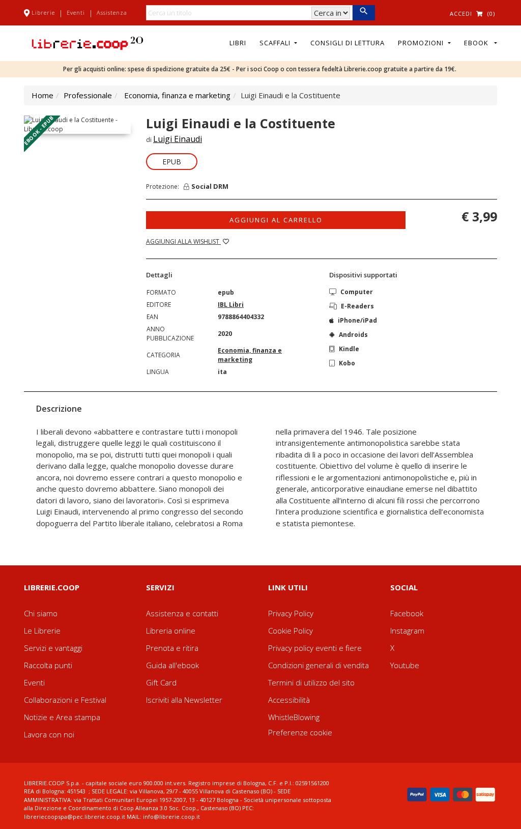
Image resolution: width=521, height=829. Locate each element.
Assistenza (112, 12)
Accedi (461, 13)
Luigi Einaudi (177, 139)
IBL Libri (231, 304)
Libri (237, 42)
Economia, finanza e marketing (177, 95)
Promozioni (422, 42)
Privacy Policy (290, 613)
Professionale (88, 95)
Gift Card (161, 682)
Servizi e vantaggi (53, 648)
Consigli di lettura (347, 42)
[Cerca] (363, 12)
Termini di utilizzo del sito (311, 682)
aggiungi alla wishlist (183, 241)
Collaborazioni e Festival (65, 700)
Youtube (404, 665)
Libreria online (170, 630)
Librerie (43, 12)
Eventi (76, 12)
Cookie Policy (290, 630)
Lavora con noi (49, 734)
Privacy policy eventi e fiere (315, 648)
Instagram (407, 630)
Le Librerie (42, 630)
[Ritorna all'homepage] (87, 42)
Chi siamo (40, 613)
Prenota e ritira (172, 648)
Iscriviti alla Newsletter (184, 700)
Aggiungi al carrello (276, 219)
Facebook (406, 613)
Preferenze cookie (300, 732)
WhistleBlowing (294, 717)
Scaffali (276, 42)
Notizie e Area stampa (62, 717)
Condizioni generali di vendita (318, 665)
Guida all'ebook (172, 665)
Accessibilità (289, 700)
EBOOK (478, 42)
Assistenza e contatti (182, 613)
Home (42, 95)
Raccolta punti (48, 665)
